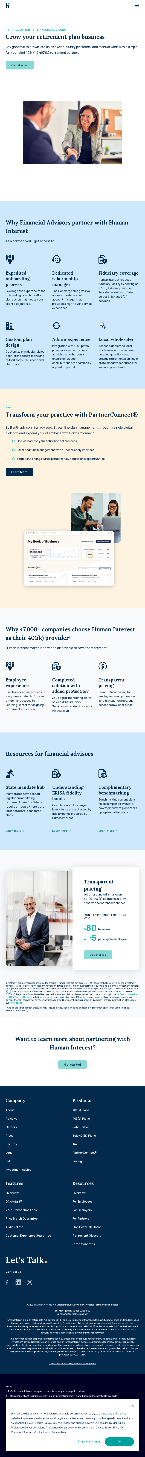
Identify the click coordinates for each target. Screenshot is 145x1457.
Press (9, 1136)
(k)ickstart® (14, 1201)
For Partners (80, 1218)
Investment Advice (18, 1170)
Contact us (13, 1272)
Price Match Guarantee (22, 1218)
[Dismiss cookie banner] (132, 1406)
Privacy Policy (42, 1422)
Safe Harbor (80, 1127)
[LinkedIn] (18, 1284)
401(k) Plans (80, 1110)
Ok (119, 1441)
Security (11, 1144)
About (10, 1110)
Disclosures (63, 1304)
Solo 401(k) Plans (84, 1136)
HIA (8, 1161)
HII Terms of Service (127, 994)
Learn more (13, 831)
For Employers (82, 1210)
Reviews (11, 1119)
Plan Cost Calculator (86, 1227)
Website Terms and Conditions (101, 1304)
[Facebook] (7, 1284)
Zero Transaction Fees (21, 1210)
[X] (30, 1284)
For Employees (82, 1201)
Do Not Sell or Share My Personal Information (72, 1363)
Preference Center (89, 1441)
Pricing (77, 1161)
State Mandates (83, 1244)
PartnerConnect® (84, 1153)
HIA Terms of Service (21, 997)
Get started (19, 65)
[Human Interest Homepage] (8, 6)
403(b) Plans (81, 1119)
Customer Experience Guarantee (28, 1235)
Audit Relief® (14, 1227)
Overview (12, 1193)
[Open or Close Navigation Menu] (137, 5)
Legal (9, 1153)
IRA (74, 1144)
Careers (11, 1127)
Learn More (19, 472)
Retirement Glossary (86, 1235)
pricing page (16, 1002)
